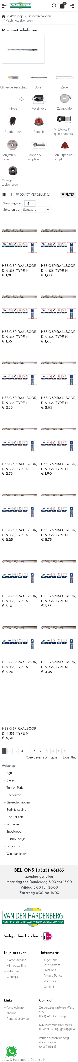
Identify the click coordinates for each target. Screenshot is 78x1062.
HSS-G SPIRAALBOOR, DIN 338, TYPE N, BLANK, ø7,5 (58, 665)
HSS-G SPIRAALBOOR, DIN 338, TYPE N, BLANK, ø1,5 (58, 268)
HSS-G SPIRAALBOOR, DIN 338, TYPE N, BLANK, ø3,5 (58, 401)
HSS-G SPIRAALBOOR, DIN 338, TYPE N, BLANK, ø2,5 (58, 335)
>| (65, 750)
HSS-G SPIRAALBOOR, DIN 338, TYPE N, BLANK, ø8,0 (19, 731)
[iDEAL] (47, 936)
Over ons (50, 970)
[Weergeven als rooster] (4, 195)
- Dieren (8, 780)
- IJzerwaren (11, 795)
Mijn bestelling (16, 965)
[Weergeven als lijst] (10, 195)
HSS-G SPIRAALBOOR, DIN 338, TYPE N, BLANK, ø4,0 (19, 467)
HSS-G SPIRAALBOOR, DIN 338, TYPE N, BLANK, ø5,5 (58, 533)
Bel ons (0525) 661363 (39, 870)
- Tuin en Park (12, 787)
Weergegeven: (13, 203)
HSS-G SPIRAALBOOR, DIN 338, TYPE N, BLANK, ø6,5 (58, 599)
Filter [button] (70, 194)
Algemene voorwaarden (52, 962)
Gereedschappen (39, 16)
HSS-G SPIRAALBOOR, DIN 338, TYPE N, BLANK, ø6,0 (19, 599)
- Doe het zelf (12, 817)
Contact (49, 986)
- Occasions (11, 846)
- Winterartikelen (14, 853)
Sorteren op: (11, 209)
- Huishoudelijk (13, 839)
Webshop (16, 16)
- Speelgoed (11, 831)
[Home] (3, 16)
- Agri (7, 773)
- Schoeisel (11, 824)
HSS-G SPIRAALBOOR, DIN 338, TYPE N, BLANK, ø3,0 (19, 401)
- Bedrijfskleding (14, 809)
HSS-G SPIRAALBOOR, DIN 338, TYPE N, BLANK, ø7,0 (19, 665)
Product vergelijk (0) (33, 194)
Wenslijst (13, 977)
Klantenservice (16, 960)
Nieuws (11, 1013)
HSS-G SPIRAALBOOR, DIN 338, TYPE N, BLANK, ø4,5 (58, 467)
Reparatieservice (18, 1018)
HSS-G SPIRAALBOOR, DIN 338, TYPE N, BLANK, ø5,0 (19, 533)
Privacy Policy (53, 975)
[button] (4, 6)
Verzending (51, 981)
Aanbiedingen (16, 1007)
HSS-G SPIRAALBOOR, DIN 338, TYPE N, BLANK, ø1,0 (19, 268)
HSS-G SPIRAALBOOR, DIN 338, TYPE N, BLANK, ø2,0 (19, 335)
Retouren (13, 971)
